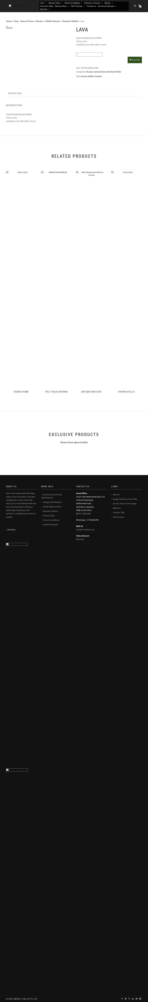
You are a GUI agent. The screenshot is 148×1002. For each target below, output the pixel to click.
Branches (80, 539)
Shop (16, 21)
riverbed (98, 76)
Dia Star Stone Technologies (125, 503)
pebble (91, 76)
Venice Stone (118, 517)
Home (9, 21)
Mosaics (40, 21)
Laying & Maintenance (52, 502)
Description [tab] (15, 93)
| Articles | (11, 529)
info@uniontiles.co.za (85, 529)
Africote (116, 494)
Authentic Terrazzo (92, 3)
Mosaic (108, 3)
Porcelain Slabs (46, 6)
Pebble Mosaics (52, 21)
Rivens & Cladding (72, 3)
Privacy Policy (48, 515)
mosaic (84, 76)
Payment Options (50, 511)
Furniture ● (91, 6)
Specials (43, 9)
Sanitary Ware (61, 6)
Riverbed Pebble (70, 21)
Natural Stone (54, 3)
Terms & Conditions (51, 520)
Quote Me (136, 60)
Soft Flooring (76, 6)
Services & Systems (106, 6)
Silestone (117, 508)
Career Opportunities (52, 506)
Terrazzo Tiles (118, 512)
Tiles (42, 3)
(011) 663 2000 (84, 513)
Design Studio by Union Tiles (125, 499)
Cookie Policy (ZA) (50, 524)
